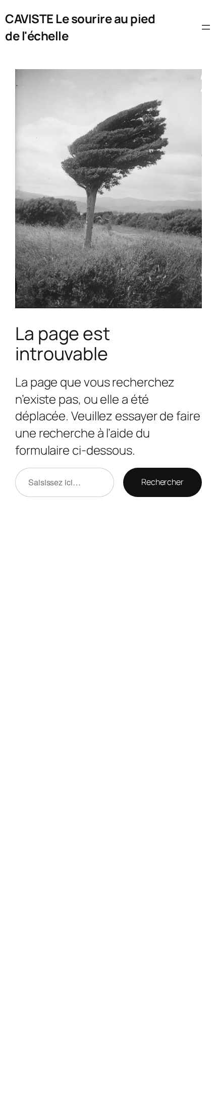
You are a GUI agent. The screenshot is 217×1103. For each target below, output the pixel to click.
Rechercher (162, 481)
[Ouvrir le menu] (206, 27)
